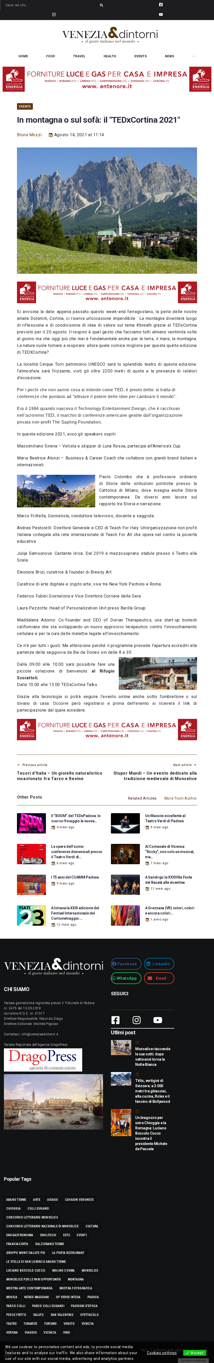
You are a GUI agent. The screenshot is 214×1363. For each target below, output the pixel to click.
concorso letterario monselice (32, 1217)
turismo (50, 1323)
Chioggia (13, 1208)
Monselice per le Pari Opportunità (33, 1279)
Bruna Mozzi (29, 134)
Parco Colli (15, 1306)
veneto (69, 1323)
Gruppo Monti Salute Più (25, 1253)
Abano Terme (16, 1200)
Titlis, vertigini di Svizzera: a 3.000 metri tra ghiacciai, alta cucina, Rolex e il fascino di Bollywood (152, 1091)
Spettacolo (89, 1315)
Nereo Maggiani (36, 1297)
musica (11, 1297)
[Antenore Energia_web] (107, 79)
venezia (88, 1323)
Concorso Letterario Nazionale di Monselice (42, 1226)
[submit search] (101, 5)
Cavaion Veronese (79, 1200)
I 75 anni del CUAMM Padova (75, 877)
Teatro (11, 1323)
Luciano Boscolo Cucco (25, 1270)
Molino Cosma (63, 1270)
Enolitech (48, 1235)
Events (25, 106)
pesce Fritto (16, 1315)
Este (66, 1235)
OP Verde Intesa (68, 1297)
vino (66, 1332)
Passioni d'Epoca (84, 1306)
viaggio (31, 1332)
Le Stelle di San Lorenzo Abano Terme (36, 1262)
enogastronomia (19, 1235)
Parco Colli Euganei (48, 1306)
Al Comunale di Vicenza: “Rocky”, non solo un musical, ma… (169, 851)
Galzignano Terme (49, 1244)
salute (38, 1315)
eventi (81, 1235)
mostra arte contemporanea (29, 1288)
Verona (12, 1332)
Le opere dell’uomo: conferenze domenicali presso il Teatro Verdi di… (76, 851)
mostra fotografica (76, 1288)
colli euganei (38, 1208)
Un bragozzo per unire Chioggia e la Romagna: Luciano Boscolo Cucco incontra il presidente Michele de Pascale (151, 1133)
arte (36, 1200)
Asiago (52, 1200)
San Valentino (62, 1315)
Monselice (90, 1270)
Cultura (92, 1226)
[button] (126, 964)
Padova (93, 1297)
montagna (76, 1279)
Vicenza (50, 1332)
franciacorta (17, 1244)
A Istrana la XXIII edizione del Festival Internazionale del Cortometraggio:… (75, 913)
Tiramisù (30, 1323)
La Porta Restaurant (68, 1253)
